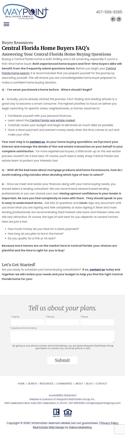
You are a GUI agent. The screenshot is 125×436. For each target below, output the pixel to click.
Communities (64, 383)
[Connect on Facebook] (113, 19)
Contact (101, 383)
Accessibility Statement (62, 395)
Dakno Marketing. (80, 427)
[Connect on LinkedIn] (118, 19)
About (79, 383)
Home (21, 383)
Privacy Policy (109, 423)
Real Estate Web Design (48, 427)
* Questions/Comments (23, 328)
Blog (89, 383)
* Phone (50, 316)
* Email (84, 316)
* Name (15, 316)
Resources (46, 383)
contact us (37, 142)
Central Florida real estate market (52, 120)
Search (32, 383)
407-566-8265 (109, 12)
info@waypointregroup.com (104, 403)
